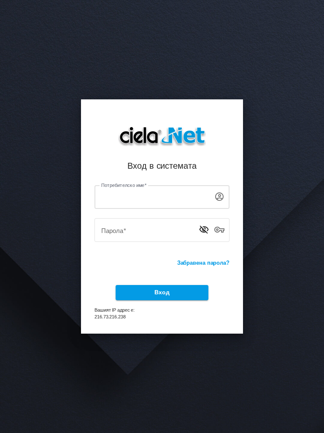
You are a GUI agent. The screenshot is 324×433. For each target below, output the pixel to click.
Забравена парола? (203, 263)
